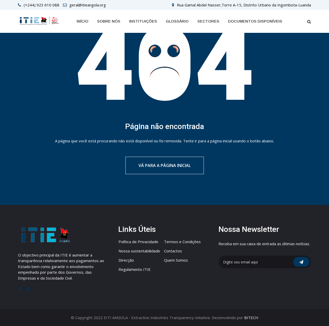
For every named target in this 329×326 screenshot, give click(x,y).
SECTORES (208, 21)
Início (82, 21)
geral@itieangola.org (87, 4)
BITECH (251, 317)
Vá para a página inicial (165, 165)
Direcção (126, 260)
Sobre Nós (108, 21)
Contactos (173, 250)
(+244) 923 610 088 (41, 4)
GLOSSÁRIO (177, 21)
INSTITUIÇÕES (143, 21)
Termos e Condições (182, 241)
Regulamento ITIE (134, 269)
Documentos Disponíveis (255, 21)
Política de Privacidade (138, 241)
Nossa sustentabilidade (139, 250)
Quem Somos (176, 260)
